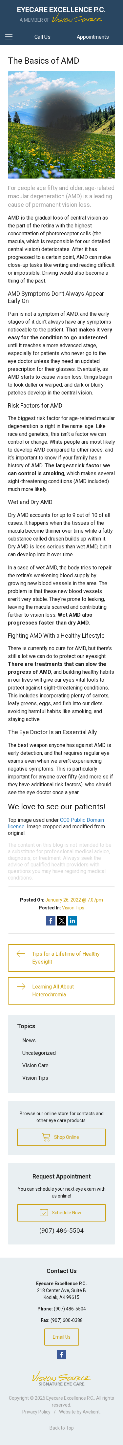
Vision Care (35, 1065)
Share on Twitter (61, 920)
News (29, 1040)
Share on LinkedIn (72, 920)
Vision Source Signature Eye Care (61, 1378)
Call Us (42, 37)
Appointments (93, 37)
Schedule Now (66, 1212)
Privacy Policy (36, 1411)
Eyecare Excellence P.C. (70, 1398)
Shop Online (66, 1137)
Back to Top (62, 1428)
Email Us (62, 1337)
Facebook (61, 1354)
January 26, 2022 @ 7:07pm (74, 900)
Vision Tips (73, 907)
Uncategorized (39, 1053)
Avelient (91, 1411)
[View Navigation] (11, 37)
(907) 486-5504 (70, 1308)
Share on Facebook (50, 920)
